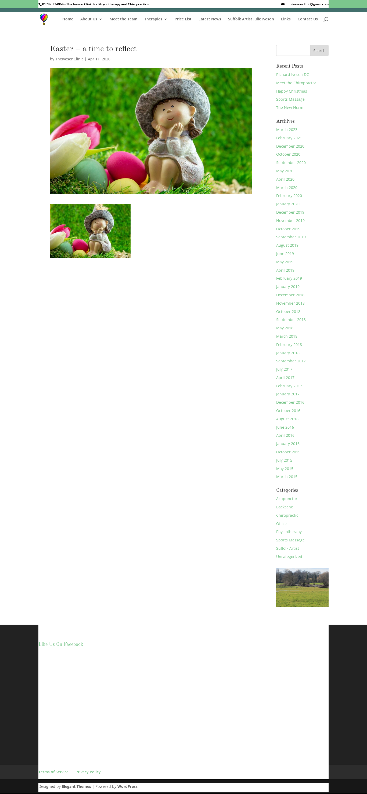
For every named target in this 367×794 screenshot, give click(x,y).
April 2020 (285, 179)
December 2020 (290, 146)
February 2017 (289, 385)
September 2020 (291, 162)
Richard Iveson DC (292, 74)
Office (281, 523)
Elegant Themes (76, 786)
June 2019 (285, 253)
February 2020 (289, 195)
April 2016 (285, 435)
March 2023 (286, 129)
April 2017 (285, 377)
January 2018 (288, 352)
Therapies (153, 19)
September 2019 (291, 236)
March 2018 (286, 336)
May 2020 (284, 170)
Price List (183, 19)
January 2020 (288, 203)
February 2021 (289, 137)
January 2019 (288, 286)
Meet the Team (123, 19)
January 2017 (288, 393)
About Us (88, 19)
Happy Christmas (291, 91)
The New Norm (289, 107)
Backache (284, 506)
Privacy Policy (88, 771)
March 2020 (286, 187)
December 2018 (290, 294)
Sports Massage (290, 99)
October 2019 (288, 228)
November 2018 (290, 303)
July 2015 (284, 460)
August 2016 (287, 418)
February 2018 (289, 344)
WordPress (127, 786)
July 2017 (284, 369)
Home (67, 19)
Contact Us (308, 19)
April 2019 (285, 270)
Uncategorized (289, 556)
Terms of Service (53, 771)
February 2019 (289, 278)
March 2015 (286, 476)
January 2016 (288, 443)
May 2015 (284, 468)
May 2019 (284, 261)
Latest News (210, 19)
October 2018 (288, 311)
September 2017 (291, 360)
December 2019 (290, 212)
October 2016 (288, 410)
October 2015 (288, 451)
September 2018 (291, 319)
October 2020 (288, 154)
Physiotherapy (289, 531)
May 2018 (284, 327)
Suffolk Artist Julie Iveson (251, 19)
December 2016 (290, 402)
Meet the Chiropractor (296, 82)
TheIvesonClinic (69, 58)
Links (286, 19)
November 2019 (290, 220)
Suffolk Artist (287, 548)
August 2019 (287, 245)
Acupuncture (288, 498)
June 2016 (285, 427)
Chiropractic (287, 515)
